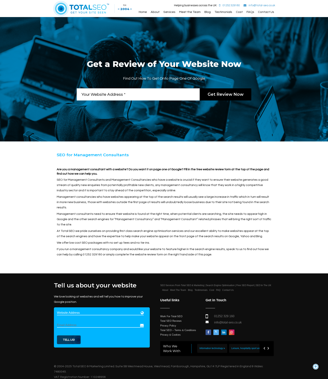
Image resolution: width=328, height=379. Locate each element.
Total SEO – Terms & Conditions (178, 330)
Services (169, 11)
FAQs (250, 11)
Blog (207, 11)
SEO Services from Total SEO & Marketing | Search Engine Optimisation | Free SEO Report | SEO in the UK (215, 285)
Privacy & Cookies (170, 334)
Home (143, 11)
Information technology (211, 348)
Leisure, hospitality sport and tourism (250, 348)
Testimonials (223, 11)
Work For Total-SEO (171, 316)
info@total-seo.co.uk (262, 5)
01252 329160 (231, 5)
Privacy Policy (168, 325)
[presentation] (264, 348)
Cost (239, 11)
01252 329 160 (224, 316)
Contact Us (266, 11)
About (155, 11)
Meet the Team (190, 11)
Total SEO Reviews (171, 320)
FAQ (218, 290)
